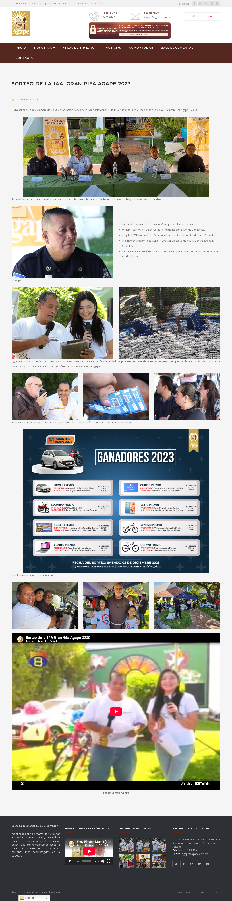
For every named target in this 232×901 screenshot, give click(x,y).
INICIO (21, 47)
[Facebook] (194, 3)
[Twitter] (200, 3)
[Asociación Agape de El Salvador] (21, 23)
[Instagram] (217, 3)
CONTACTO (25, 58)
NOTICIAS (78, 3)
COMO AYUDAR (95, 3)
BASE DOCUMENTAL (177, 47)
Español (29, 897)
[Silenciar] (103, 861)
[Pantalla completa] (108, 861)
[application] (89, 851)
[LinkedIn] (212, 3)
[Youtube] (206, 3)
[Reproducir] (70, 861)
